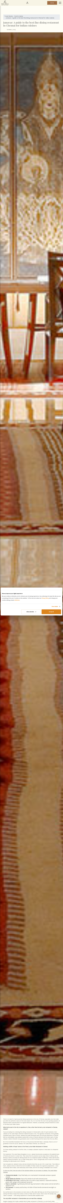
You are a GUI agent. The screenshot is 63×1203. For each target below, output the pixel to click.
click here (17, 600)
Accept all (51, 611)
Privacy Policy (45, 598)
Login (27, 3)
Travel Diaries (8, 16)
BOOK (52, 3)
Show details (55, 606)
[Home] (5, 2)
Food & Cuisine (18, 16)
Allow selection (30, 611)
